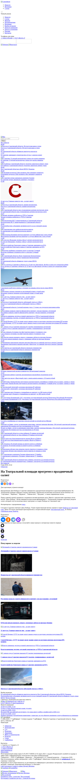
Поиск (3, 140)
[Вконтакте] (12, 44)
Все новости (5, 142)
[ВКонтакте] (2, 484)
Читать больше (10, 698)
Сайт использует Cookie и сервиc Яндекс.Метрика (17, 766)
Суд (6, 729)
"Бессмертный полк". (58, 509)
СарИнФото (9, 740)
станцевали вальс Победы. (9, 511)
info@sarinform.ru (18, 703)
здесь (23, 504)
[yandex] (8, 773)
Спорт (7, 738)
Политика (8, 731)
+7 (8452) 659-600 (6, 38)
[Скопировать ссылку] (13, 484)
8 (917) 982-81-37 (19, 701)
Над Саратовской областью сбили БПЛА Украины (54, 694)
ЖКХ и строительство (12, 734)
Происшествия (10, 727)
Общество (4, 467)
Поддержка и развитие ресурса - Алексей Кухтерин (18, 778)
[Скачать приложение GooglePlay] (24, 43)
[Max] (3, 137)
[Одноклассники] (40, 135)
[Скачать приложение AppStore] (8, 43)
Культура (8, 736)
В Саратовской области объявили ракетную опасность (19, 694)
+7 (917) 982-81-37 (19, 38)
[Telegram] (4, 44)
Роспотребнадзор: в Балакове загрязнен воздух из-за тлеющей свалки (24, 696)
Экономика (8, 733)
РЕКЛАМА (4, 752)
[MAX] (10, 484)
